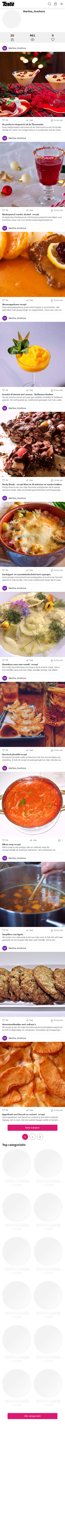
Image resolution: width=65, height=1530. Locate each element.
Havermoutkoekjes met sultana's (19, 1024)
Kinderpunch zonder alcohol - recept (20, 214)
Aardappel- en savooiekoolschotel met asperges (26, 574)
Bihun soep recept (11, 844)
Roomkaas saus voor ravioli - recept (20, 664)
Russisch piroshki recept (14, 754)
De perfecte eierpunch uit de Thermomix (22, 124)
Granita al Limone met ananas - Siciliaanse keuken (27, 394)
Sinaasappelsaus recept (14, 304)
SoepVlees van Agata (12, 934)
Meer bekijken (32, 1128)
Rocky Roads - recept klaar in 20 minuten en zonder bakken (32, 484)
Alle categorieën (32, 1416)
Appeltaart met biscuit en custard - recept (23, 1114)
